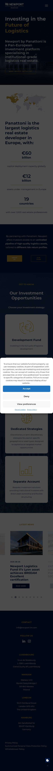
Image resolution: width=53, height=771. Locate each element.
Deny (26, 396)
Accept (26, 388)
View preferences (26, 404)
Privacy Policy (32, 409)
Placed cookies (20, 409)
